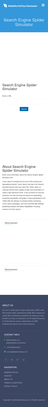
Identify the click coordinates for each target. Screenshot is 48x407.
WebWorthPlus (11, 372)
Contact (8, 376)
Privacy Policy (10, 386)
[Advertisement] (24, 56)
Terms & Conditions (13, 383)
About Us (8, 379)
